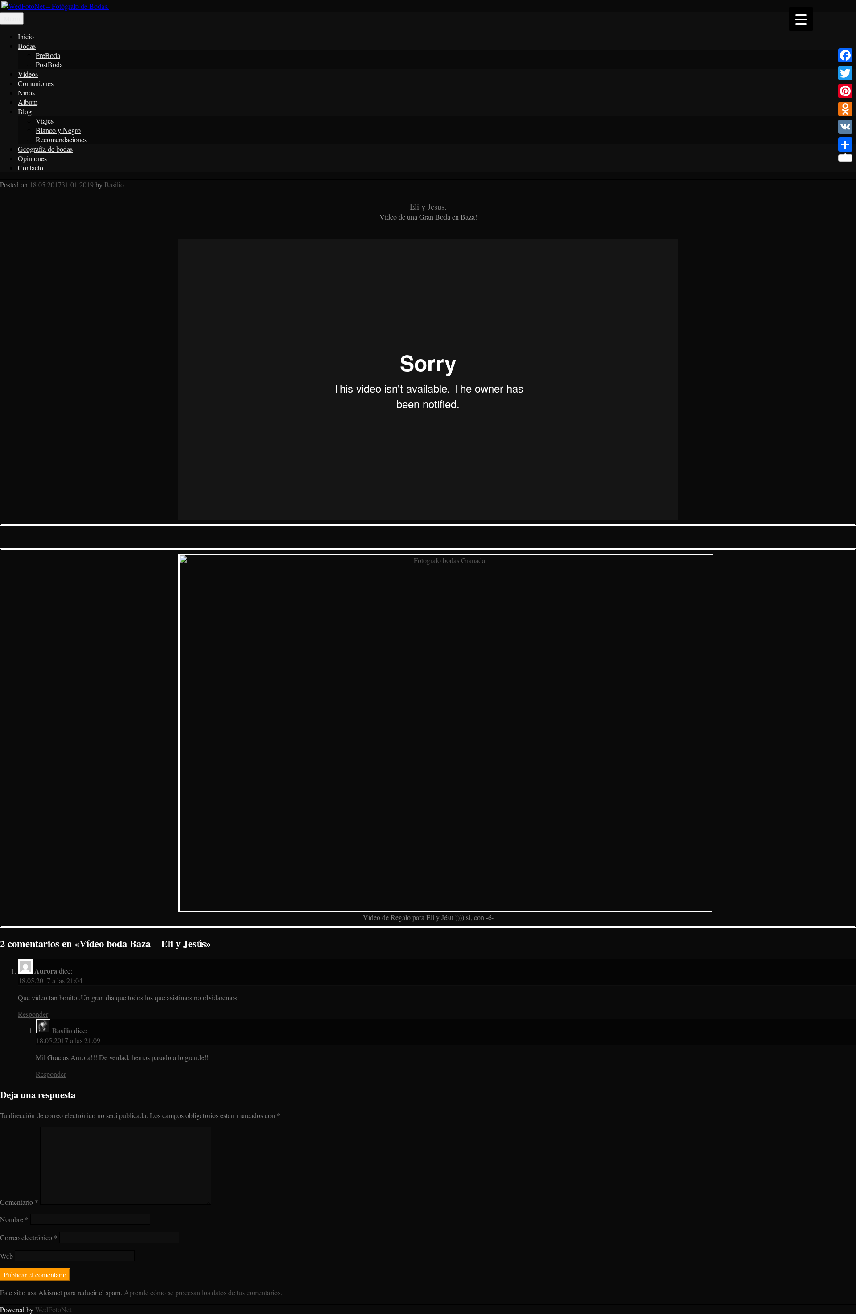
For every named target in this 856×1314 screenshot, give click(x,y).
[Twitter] (845, 73)
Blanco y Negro (58, 130)
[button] (428, 379)
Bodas (27, 45)
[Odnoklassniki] (845, 109)
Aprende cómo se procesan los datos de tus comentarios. (203, 1292)
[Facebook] (845, 55)
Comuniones (36, 83)
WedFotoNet (53, 1309)
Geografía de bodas (45, 148)
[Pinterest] (845, 91)
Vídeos (28, 74)
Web (6, 1255)
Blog (25, 111)
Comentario (19, 1201)
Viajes (45, 120)
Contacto (30, 167)
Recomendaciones (61, 139)
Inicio (26, 36)
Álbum (27, 102)
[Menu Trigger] (801, 19)
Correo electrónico (29, 1237)
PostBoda (49, 64)
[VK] (845, 127)
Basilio (114, 184)
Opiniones (32, 158)
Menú (12, 18)
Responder (33, 1014)
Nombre (14, 1219)
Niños (26, 92)
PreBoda (48, 55)
